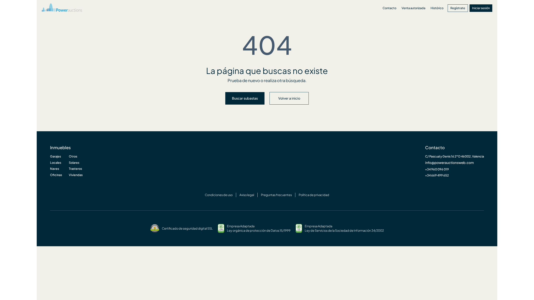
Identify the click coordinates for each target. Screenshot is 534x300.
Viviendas (76, 175)
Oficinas (56, 175)
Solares (74, 162)
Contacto (389, 8)
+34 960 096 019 (437, 169)
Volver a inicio (289, 98)
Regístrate (457, 8)
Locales (55, 162)
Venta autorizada (413, 8)
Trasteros (75, 168)
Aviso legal (246, 195)
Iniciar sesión (481, 8)
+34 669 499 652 (437, 175)
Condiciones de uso (219, 195)
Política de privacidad (314, 195)
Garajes (55, 156)
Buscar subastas (245, 98)
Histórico (437, 8)
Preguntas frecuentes (276, 195)
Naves (54, 168)
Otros (73, 156)
